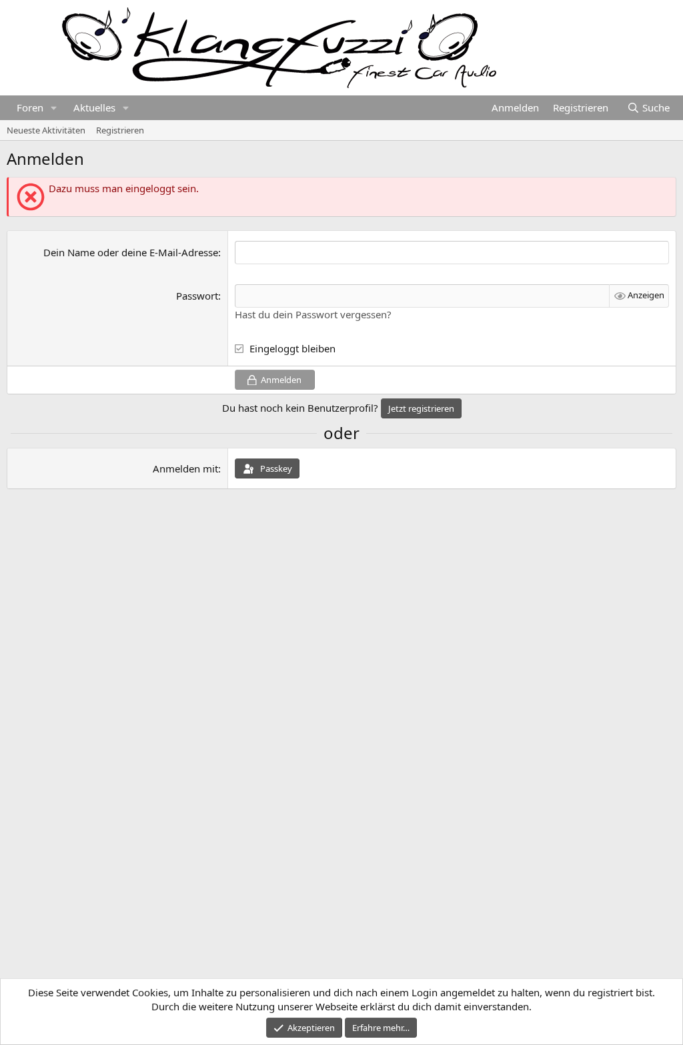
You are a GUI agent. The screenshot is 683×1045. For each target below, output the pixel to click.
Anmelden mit (185, 468)
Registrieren (120, 130)
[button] (54, 107)
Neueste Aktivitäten (46, 130)
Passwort (197, 295)
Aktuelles (94, 107)
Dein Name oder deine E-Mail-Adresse (130, 252)
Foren (30, 107)
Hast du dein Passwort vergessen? (313, 314)
